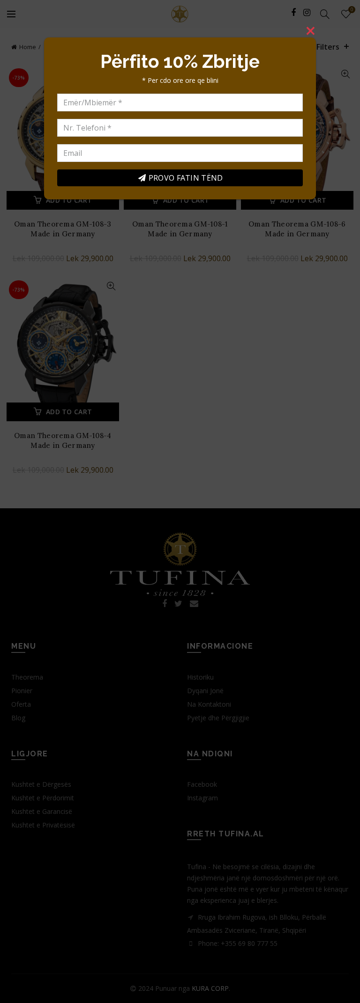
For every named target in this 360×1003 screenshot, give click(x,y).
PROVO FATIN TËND (186, 178)
